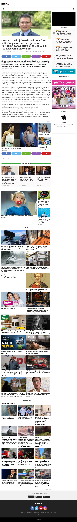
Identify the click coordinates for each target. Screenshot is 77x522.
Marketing (29, 512)
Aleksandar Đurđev (7, 158)
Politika (4, 38)
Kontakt (23, 512)
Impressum (36, 512)
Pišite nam (53, 512)
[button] (3, 172)
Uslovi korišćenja (45, 512)
